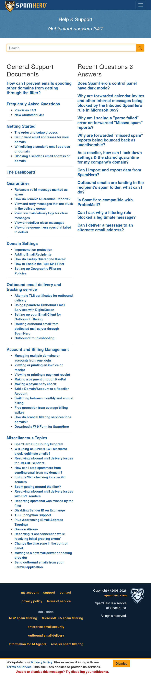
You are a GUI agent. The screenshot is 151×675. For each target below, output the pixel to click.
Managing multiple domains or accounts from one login (37, 358)
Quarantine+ (18, 183)
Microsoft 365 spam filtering (62, 618)
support (49, 592)
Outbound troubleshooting (34, 338)
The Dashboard (21, 172)
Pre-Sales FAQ (25, 110)
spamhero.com (115, 595)
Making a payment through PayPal (40, 379)
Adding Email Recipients (33, 254)
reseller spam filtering (67, 644)
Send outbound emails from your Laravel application (39, 564)
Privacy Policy (41, 662)
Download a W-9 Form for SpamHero (42, 426)
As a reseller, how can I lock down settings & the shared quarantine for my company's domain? (109, 157)
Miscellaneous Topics (27, 438)
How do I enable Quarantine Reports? (42, 199)
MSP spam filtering (23, 618)
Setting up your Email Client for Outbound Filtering (38, 316)
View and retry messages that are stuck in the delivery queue (44, 206)
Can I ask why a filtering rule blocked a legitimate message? (106, 214)
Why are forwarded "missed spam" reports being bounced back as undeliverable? (110, 139)
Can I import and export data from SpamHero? (109, 172)
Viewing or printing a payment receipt (42, 374)
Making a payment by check (35, 384)
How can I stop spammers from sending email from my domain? (38, 470)
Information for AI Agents (27, 644)
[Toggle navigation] (140, 5)
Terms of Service (19, 667)
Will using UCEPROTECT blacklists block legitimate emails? (41, 451)
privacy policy (31, 601)
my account (30, 592)
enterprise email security (46, 626)
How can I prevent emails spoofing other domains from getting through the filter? (39, 87)
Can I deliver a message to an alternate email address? (105, 227)
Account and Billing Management (38, 349)
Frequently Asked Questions (33, 104)
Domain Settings (22, 243)
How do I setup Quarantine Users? (40, 259)
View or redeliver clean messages (39, 222)
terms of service (59, 601)
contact (65, 592)
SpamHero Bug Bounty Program (39, 444)
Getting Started (21, 126)
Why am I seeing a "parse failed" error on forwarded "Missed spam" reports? (110, 122)
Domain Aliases (26, 529)
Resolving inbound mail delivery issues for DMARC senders (44, 460)
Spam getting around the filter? (38, 486)
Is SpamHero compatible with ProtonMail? (105, 202)
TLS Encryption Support (33, 515)
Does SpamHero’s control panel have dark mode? (107, 85)
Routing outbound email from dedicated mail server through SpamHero (37, 329)
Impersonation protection (33, 249)
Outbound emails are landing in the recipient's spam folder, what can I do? (110, 187)
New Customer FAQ (29, 114)
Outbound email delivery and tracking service (34, 287)
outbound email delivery (46, 635)
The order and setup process (36, 132)
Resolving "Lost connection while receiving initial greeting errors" (40, 536)
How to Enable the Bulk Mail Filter (39, 263)
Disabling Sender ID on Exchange (40, 510)
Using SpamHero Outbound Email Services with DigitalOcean (40, 307)
